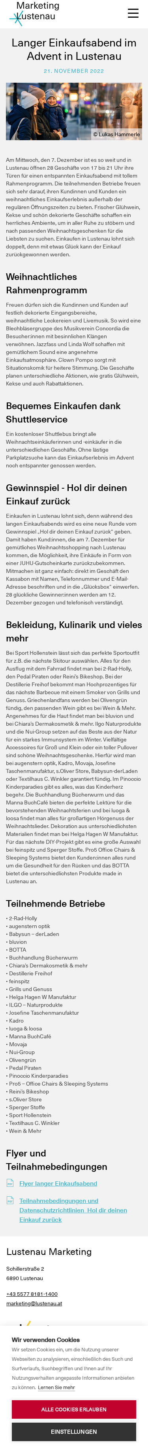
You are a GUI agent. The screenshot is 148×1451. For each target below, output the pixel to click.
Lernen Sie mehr (56, 1387)
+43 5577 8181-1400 (32, 1293)
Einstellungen (74, 1431)
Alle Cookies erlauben (74, 1409)
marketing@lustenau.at (34, 1303)
